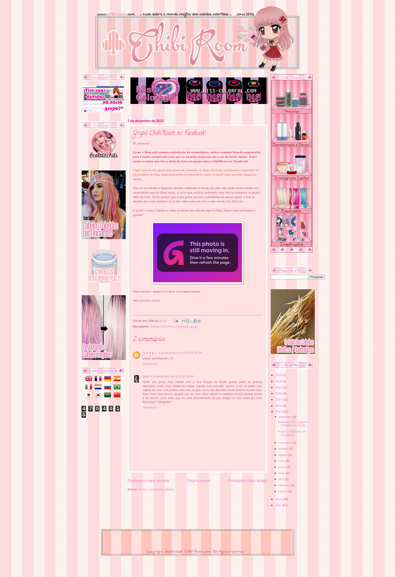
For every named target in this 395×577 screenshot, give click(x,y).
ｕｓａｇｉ (150, 352)
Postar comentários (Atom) (156, 489)
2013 (279, 411)
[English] (87, 381)
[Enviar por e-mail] (183, 321)
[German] (108, 381)
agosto (283, 454)
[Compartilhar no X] (191, 321)
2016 (279, 393)
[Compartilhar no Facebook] (195, 321)
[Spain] (118, 381)
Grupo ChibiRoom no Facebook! (291, 433)
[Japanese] (87, 397)
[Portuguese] (118, 389)
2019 (279, 375)
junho (283, 467)
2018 (279, 381)
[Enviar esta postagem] (176, 320)
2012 (279, 499)
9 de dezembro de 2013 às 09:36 (180, 352)
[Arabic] (108, 397)
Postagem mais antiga (247, 480)
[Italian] (87, 389)
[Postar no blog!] (187, 321)
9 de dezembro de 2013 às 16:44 (172, 376)
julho (282, 460)
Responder (150, 363)
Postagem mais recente (149, 480)
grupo (194, 326)
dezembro (286, 416)
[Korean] (99, 397)
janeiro (283, 491)
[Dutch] (99, 389)
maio (282, 473)
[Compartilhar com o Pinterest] (199, 321)
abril (282, 479)
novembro (286, 442)
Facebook (182, 326)
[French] (99, 381)
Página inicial (198, 480)
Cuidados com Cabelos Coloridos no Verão (293, 423)
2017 (279, 387)
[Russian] (108, 389)
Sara (146, 376)
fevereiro (285, 485)
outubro (284, 448)
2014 (279, 405)
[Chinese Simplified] (118, 397)
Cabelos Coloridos (162, 326)
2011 (278, 505)
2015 (279, 399)
